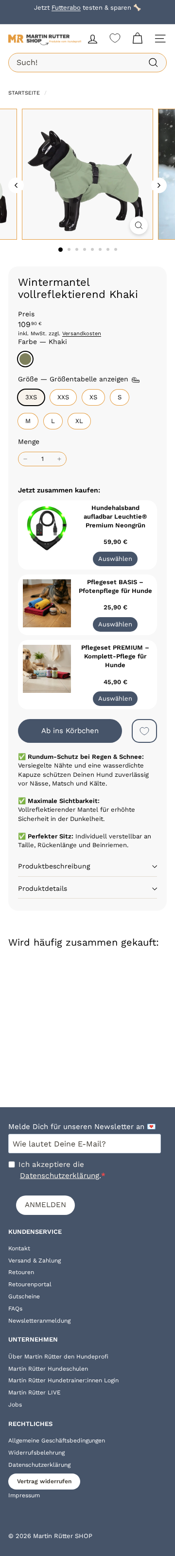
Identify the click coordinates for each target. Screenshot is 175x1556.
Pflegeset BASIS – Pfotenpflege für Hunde (115, 586)
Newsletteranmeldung (39, 1320)
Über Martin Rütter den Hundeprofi (58, 1356)
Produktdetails (42, 888)
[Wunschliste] (115, 38)
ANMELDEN (45, 1204)
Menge (28, 441)
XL (79, 421)
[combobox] (87, 62)
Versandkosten (81, 333)
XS (93, 397)
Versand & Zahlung (34, 1260)
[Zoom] (139, 225)
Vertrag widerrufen (44, 1481)
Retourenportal (30, 1284)
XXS (63, 397)
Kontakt (19, 1248)
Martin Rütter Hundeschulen (48, 1368)
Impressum (24, 1495)
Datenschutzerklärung (59, 1175)
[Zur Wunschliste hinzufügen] (144, 731)
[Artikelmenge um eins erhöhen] (59, 459)
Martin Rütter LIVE (34, 1392)
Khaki (25, 359)
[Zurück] (16, 185)
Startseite (25, 93)
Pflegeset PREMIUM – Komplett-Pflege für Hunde (115, 656)
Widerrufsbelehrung (36, 1452)
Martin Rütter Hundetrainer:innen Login (63, 1380)
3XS (31, 397)
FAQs (15, 1308)
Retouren (21, 1272)
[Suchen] (153, 63)
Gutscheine (24, 1296)
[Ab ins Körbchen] (73, 971)
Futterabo (66, 7)
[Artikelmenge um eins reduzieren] (25, 459)
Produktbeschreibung (54, 866)
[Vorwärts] (159, 185)
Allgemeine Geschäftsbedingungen (56, 1440)
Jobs (15, 1404)
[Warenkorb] (137, 38)
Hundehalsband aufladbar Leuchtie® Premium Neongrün (115, 516)
